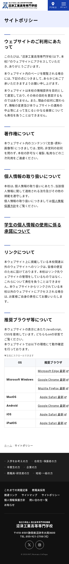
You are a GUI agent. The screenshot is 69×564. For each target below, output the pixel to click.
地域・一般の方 (44, 473)
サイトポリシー (51, 495)
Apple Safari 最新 (52, 397)
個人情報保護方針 (14, 500)
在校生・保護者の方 (45, 461)
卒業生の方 (13, 467)
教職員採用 (38, 490)
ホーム (8, 445)
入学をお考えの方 (17, 461)
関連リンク (10, 495)
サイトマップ (29, 495)
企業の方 (32, 467)
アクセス (53, 8)
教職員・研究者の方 (18, 473)
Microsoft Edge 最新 (52, 371)
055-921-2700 (35, 536)
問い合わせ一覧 (38, 500)
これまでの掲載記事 (16, 490)
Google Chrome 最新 (52, 379)
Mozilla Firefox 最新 (51, 388)
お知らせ (9, 505)
